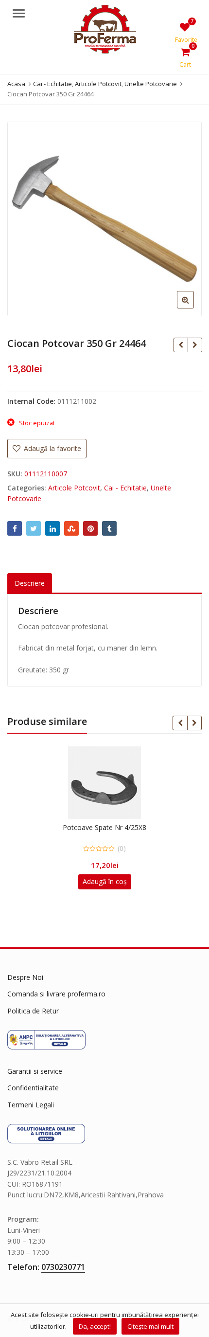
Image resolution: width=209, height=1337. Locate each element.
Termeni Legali (30, 1104)
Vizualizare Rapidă (109, 827)
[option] (104, 219)
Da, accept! (95, 1326)
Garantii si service (34, 1071)
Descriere (30, 583)
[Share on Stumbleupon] (71, 528)
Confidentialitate (33, 1087)
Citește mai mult (150, 1326)
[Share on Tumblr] (109, 528)
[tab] (29, 583)
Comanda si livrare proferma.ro (56, 993)
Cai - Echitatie (125, 487)
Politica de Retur (33, 1010)
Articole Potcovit (74, 487)
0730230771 (63, 1267)
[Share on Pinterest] (90, 528)
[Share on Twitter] (33, 528)
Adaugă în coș (105, 881)
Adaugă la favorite (51, 448)
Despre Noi (25, 977)
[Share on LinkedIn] (52, 528)
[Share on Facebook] (14, 528)
